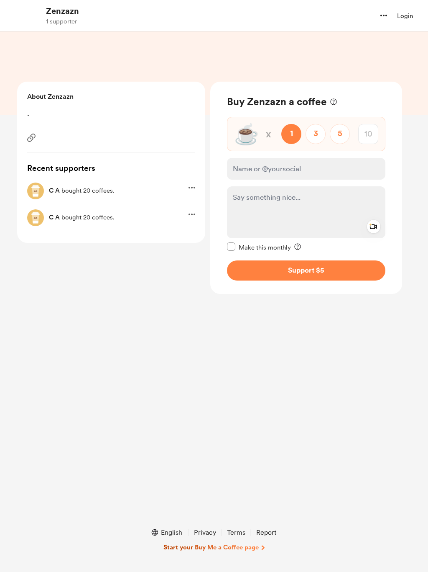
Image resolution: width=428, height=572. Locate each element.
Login (405, 16)
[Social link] (31, 138)
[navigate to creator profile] (25, 15)
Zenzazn (62, 11)
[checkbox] (259, 247)
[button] (383, 15)
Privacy (205, 532)
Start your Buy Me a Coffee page (211, 547)
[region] (306, 188)
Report (266, 532)
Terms (236, 532)
